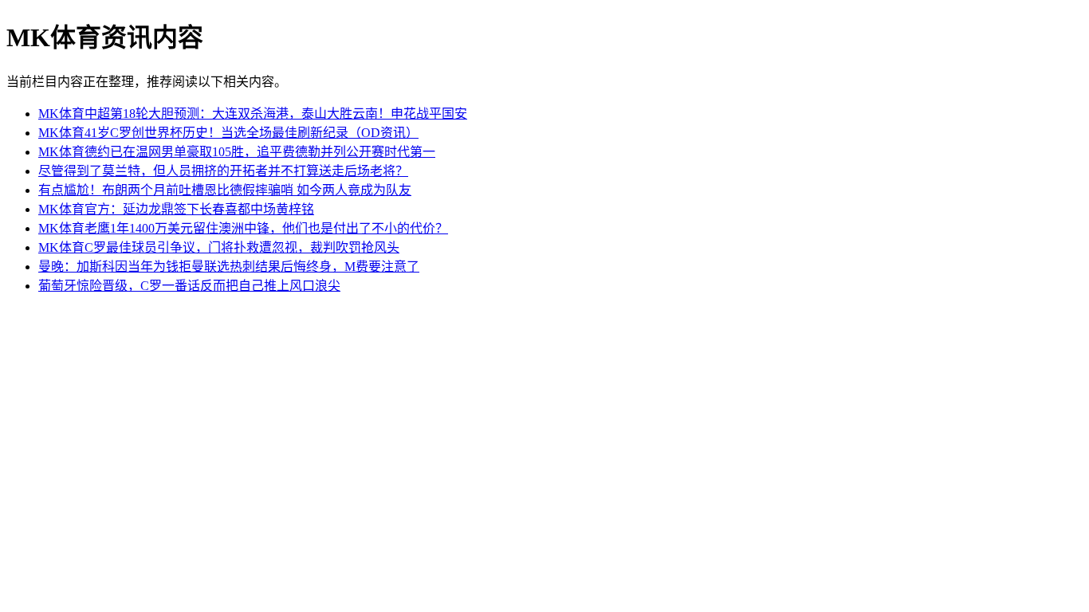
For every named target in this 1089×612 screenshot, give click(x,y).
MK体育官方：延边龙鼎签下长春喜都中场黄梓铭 (176, 209)
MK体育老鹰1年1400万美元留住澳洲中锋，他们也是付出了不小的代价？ (243, 228)
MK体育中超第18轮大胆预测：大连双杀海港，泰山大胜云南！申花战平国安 (252, 113)
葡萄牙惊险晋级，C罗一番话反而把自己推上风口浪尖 (189, 285)
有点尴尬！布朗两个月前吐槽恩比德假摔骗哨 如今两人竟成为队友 (224, 190)
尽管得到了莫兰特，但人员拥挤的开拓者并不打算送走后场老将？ (223, 171)
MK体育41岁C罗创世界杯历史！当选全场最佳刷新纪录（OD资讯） (228, 132)
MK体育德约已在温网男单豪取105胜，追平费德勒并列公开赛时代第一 (236, 152)
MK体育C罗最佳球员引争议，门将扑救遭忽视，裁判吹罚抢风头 (218, 247)
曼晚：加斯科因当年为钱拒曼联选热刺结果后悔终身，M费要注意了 (228, 266)
